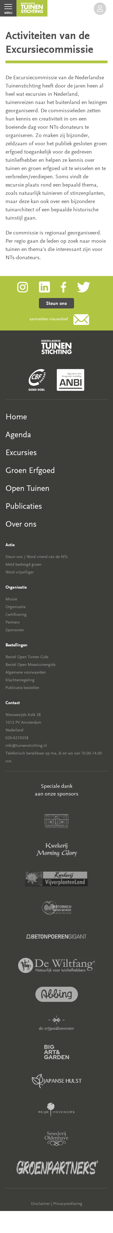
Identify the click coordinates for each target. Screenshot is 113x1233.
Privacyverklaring (67, 1203)
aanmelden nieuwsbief (48, 319)
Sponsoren (14, 630)
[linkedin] (50, 286)
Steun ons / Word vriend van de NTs (36, 556)
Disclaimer (40, 1203)
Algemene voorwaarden (25, 672)
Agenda (18, 434)
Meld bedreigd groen (23, 564)
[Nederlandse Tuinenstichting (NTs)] (31, 8)
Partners (12, 622)
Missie (11, 599)
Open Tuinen (27, 488)
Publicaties (23, 506)
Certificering (16, 614)
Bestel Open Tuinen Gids (27, 657)
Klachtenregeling (20, 680)
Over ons (20, 524)
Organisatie (15, 607)
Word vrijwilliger (19, 572)
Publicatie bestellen (22, 687)
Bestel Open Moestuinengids (30, 664)
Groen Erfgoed (30, 470)
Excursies (21, 452)
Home (16, 416)
